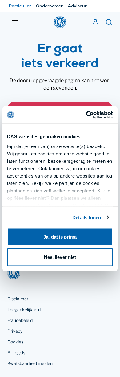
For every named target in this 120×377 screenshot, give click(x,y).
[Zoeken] (109, 22)
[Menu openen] (14, 22)
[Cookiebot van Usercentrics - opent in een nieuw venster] (86, 115)
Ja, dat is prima (60, 236)
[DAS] (60, 22)
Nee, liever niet (60, 256)
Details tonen (86, 217)
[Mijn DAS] (95, 22)
